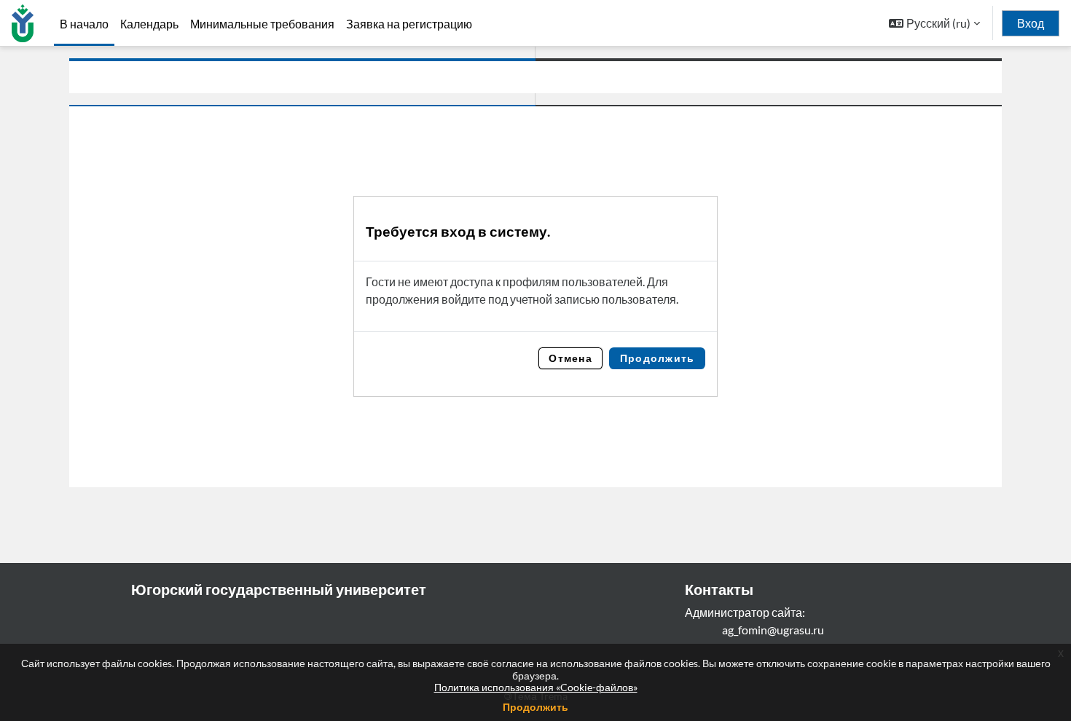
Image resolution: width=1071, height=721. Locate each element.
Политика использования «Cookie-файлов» (536, 687)
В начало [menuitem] (84, 24)
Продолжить (535, 707)
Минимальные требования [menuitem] (262, 24)
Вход (1030, 23)
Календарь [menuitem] (149, 24)
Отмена (570, 358)
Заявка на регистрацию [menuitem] (409, 24)
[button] (934, 23)
